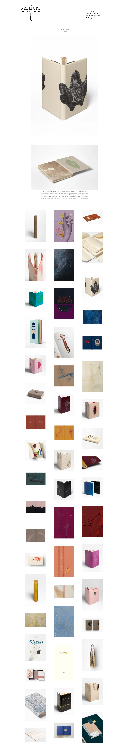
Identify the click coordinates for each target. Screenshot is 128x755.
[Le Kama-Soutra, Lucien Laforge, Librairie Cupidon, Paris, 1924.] (35, 506)
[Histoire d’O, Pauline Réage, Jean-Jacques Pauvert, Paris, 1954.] (35, 365)
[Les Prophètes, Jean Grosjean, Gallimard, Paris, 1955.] (64, 621)
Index (92, 11)
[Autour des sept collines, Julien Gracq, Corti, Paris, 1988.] (35, 298)
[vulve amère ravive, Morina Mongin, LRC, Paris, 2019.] (35, 560)
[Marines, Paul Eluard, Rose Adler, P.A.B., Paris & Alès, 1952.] (64, 592)
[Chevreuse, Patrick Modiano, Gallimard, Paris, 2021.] (64, 460)
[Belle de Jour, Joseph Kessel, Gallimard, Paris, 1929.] (92, 595)
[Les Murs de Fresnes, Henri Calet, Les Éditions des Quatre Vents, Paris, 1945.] (35, 535)
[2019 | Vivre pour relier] (35, 620)
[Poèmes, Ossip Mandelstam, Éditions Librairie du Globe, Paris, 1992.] (92, 727)
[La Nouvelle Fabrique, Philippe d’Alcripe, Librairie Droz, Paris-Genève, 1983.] (35, 590)
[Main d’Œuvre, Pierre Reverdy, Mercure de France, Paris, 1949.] (35, 393)
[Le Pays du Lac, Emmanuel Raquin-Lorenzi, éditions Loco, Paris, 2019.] (92, 487)
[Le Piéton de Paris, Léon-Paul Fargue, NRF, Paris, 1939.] (64, 375)
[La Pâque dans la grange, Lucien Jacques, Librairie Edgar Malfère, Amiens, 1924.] (35, 705)
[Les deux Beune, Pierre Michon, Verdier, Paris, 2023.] (92, 286)
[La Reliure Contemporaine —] (64, 13)
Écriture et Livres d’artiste (93, 15)
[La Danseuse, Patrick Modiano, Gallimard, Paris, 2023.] (35, 265)
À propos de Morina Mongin (93, 17)
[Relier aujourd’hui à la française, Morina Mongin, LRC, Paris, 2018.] (64, 663)
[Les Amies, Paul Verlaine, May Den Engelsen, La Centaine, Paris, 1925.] (64, 561)
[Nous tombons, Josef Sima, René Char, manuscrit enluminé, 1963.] (35, 226)
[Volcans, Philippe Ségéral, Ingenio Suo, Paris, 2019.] (64, 265)
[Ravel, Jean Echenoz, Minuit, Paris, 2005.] (64, 303)
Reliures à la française (93, 13)
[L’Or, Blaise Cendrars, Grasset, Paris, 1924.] (64, 701)
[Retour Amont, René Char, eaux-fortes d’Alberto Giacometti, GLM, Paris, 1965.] (64, 489)
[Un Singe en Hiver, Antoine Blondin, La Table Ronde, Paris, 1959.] (35, 332)
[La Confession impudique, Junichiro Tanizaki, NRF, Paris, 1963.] (64, 404)
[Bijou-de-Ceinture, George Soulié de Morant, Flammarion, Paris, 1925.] (92, 463)
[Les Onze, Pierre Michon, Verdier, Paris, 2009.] (64, 432)
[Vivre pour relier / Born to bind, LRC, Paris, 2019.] (35, 647)
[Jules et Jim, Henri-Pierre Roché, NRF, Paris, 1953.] (92, 438)
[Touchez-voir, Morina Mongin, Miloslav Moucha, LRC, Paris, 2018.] (35, 735)
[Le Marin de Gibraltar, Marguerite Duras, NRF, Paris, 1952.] (92, 317)
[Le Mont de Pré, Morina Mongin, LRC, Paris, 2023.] (64, 342)
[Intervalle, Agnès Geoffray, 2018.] (64, 730)
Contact (93, 19)
